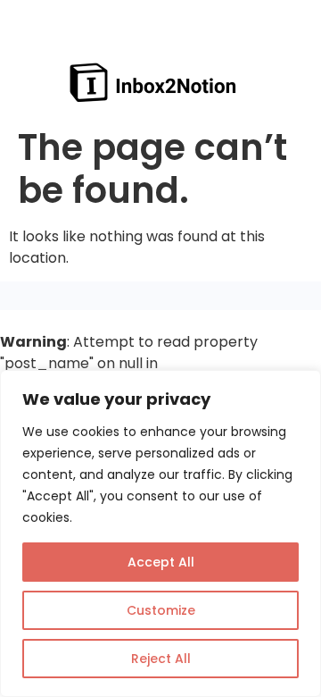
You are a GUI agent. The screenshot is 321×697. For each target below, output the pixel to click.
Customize (161, 610)
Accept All (161, 562)
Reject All (161, 659)
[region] (160, 533)
